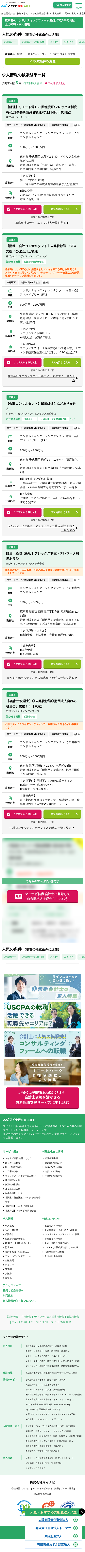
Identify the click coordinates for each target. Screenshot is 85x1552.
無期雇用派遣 (45, 1446)
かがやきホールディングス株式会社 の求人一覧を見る (40, 677)
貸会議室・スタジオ (34, 1463)
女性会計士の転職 (53, 1256)
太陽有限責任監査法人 (53, 1519)
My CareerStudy (61, 1404)
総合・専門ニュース (56, 1380)
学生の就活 (31, 1346)
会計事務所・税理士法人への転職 (61, 1230)
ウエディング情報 (73, 1394)
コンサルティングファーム (18, 1256)
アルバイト (56, 1356)
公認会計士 (10, 42)
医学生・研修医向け (34, 1351)
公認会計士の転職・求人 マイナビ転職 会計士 (26, 13)
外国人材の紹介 (52, 1451)
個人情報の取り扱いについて (19, 1300)
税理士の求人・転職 (48, 1436)
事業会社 (9, 1265)
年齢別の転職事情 (53, 1176)
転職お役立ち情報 (53, 1167)
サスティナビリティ (42, 1488)
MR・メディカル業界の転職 (49, 1316)
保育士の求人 (32, 1446)
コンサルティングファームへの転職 (62, 1234)
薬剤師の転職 (75, 1436)
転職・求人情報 (52, 1351)
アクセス (26, 1488)
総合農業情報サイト (48, 1399)
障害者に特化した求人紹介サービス (63, 1361)
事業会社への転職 (53, 1238)
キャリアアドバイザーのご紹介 (20, 1176)
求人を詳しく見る (60, 209)
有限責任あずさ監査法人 (53, 1544)
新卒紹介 (30, 1431)
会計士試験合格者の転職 (57, 1243)
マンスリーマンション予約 (63, 1414)
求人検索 (56, 13)
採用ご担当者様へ (13, 1290)
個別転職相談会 (12, 1184)
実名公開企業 (11, 1230)
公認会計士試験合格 (33, 42)
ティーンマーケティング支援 (38, 1390)
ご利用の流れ (11, 1171)
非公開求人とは (57, 83)
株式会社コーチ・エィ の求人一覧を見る (40, 222)
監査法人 (69, 42)
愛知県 (8, 1278)
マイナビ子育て (66, 1399)
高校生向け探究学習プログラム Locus (60, 1373)
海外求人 (65, 1351)
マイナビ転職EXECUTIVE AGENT (30, 1322)
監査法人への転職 (53, 1225)
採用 (56, 1488)
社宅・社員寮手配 (53, 1463)
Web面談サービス (14, 1193)
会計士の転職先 (52, 1171)
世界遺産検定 (32, 1399)
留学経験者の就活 (45, 1346)
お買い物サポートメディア (37, 1414)
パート (66, 1356)
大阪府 (8, 1273)
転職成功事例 (51, 1158)
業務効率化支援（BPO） (51, 1458)
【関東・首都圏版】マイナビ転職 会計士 (23, 1199)
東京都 (8, 1269)
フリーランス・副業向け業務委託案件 (42, 1366)
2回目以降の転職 (13, 1167)
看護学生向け (61, 1346)
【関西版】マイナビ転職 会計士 (20, 1206)
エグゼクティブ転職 (62, 1431)
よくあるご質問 (12, 1189)
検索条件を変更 (44, 61)
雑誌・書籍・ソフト (54, 1394)
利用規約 (8, 1295)
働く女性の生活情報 (34, 1394)
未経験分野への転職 (54, 1252)
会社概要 (15, 1488)
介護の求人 (58, 1446)
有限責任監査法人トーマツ (53, 1528)
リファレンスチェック (35, 1468)
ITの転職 (26, 1316)
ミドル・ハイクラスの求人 (37, 1356)
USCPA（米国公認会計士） (18, 1243)
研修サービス (32, 1458)
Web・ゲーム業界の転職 (47, 1426)
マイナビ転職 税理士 (62, 1322)
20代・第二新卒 (67, 1426)
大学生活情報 (59, 1390)
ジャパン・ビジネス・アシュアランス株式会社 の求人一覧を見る (41, 528)
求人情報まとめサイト (35, 1380)
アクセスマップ (12, 1285)
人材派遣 (30, 1426)
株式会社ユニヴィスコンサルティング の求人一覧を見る (41, 378)
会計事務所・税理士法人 (17, 1252)
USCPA (54, 42)
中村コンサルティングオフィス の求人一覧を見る (40, 827)
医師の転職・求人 (65, 1441)
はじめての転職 (12, 1162)
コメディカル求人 (47, 1441)
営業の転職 (12, 1316)
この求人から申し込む (25, 209)
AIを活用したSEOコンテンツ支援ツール (44, 1419)
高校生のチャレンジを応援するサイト (42, 1385)
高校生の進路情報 (34, 1373)
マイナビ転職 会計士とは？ (18, 1158)
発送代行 (68, 1458)
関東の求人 (70, 13)
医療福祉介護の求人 (70, 1366)
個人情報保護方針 (42, 1494)
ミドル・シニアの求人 (35, 1361)
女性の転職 (73, 1316)
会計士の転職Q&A (53, 1162)
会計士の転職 (32, 1436)
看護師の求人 (32, 1441)
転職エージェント (43, 1431)
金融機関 (9, 1260)
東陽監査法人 (53, 1536)
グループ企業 (67, 1488)
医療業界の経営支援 (34, 1451)
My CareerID (31, 1409)
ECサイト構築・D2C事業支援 (39, 1404)
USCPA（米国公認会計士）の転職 (61, 1247)
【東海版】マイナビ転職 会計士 (20, 1210)
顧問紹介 (63, 1436)
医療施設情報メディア (49, 1409)
